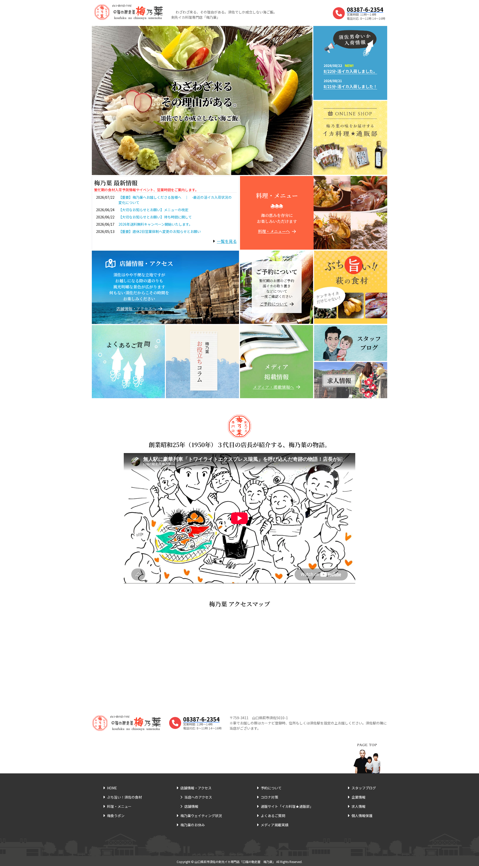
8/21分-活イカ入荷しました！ (350, 86)
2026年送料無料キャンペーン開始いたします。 (155, 224)
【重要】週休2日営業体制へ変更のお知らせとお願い (160, 231)
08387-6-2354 (365, 9)
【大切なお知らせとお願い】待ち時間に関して (155, 216)
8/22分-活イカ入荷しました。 (350, 71)
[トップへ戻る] (367, 752)
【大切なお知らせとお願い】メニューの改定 (153, 209)
